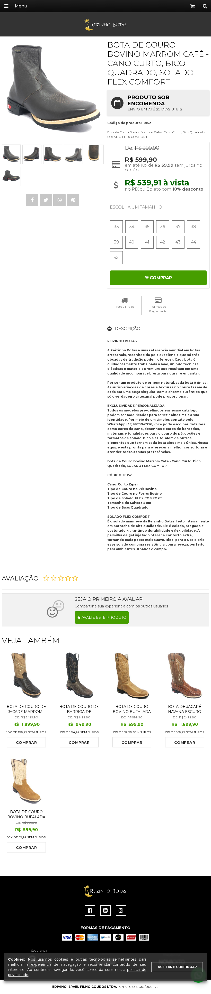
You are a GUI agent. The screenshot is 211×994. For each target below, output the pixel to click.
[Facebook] (90, 910)
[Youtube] (105, 910)
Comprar (26, 742)
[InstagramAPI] (121, 910)
